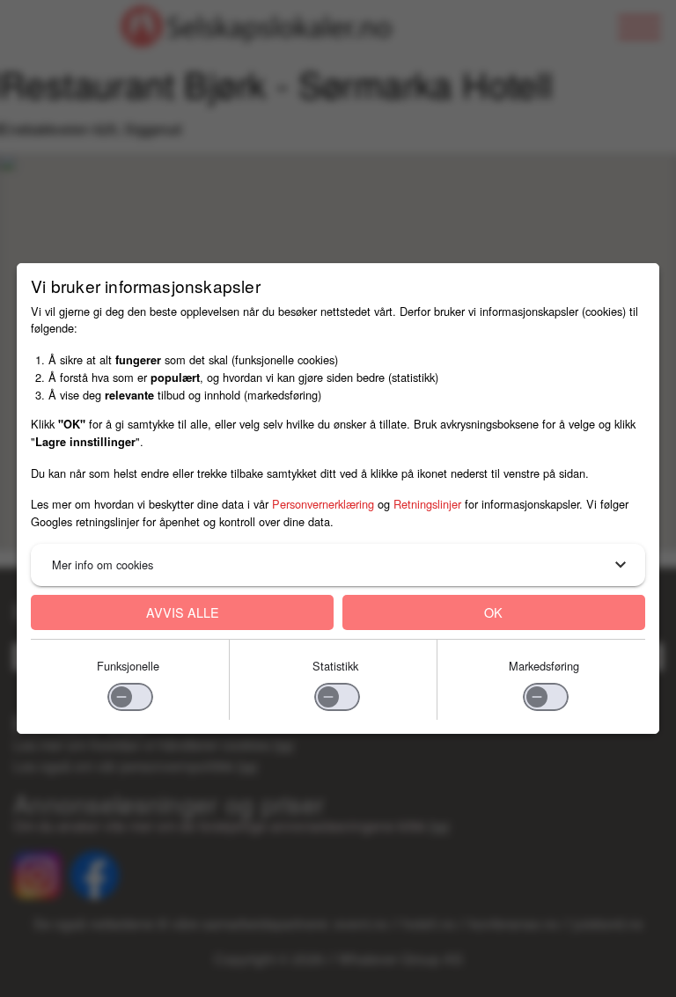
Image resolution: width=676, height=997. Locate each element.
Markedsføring (544, 665)
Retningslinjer (427, 503)
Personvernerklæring (323, 503)
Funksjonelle (128, 665)
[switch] (130, 697)
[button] (338, 565)
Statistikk (335, 665)
